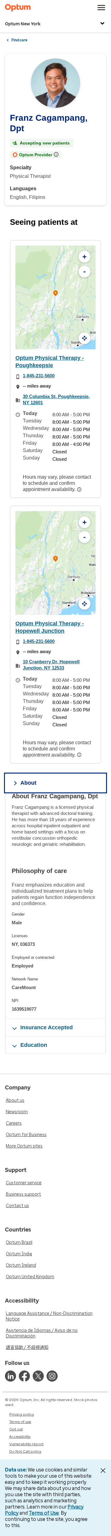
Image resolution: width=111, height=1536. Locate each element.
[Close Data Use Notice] (103, 1470)
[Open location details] (55, 293)
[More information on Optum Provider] (57, 154)
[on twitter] (38, 1376)
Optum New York (22, 24)
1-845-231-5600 (39, 375)
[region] (55, 905)
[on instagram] (52, 1376)
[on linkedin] (10, 1376)
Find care (19, 40)
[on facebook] (24, 1376)
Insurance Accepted (46, 1027)
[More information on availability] (80, 489)
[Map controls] (84, 338)
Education (33, 1045)
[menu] (101, 8)
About (28, 783)
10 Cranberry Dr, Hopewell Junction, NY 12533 (51, 664)
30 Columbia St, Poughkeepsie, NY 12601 (56, 399)
